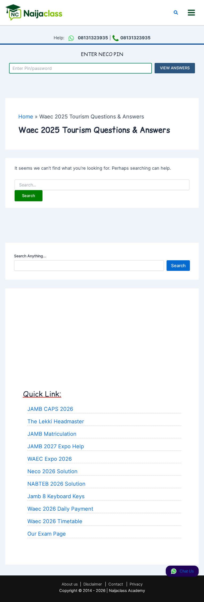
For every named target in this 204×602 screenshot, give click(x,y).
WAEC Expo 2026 (49, 459)
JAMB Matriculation (51, 434)
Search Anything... (30, 256)
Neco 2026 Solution (52, 471)
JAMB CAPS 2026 (50, 409)
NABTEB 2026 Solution (56, 484)
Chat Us (187, 571)
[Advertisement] (102, 334)
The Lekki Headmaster (55, 421)
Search (178, 265)
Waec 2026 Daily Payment (60, 509)
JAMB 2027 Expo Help (55, 446)
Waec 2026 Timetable (54, 521)
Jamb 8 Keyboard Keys (55, 496)
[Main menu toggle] (191, 12)
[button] (176, 12)
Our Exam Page (46, 534)
